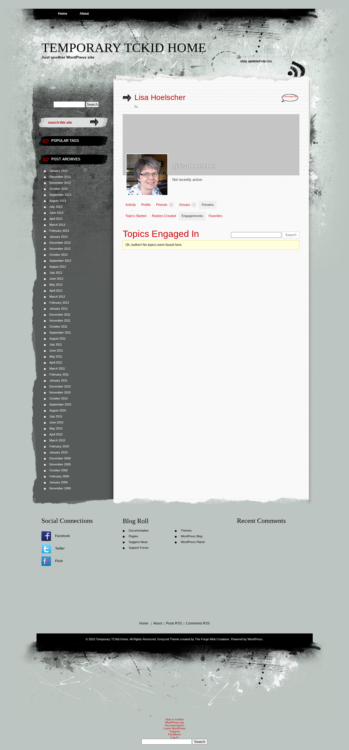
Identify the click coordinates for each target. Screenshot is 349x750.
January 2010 (58, 452)
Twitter (60, 548)
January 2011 (58, 380)
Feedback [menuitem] (174, 734)
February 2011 (59, 374)
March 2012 (57, 296)
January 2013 (58, 236)
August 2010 (57, 410)
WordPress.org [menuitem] (174, 722)
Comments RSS (198, 623)
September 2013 (60, 194)
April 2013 (55, 218)
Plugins (133, 536)
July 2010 (55, 416)
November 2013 (60, 182)
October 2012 (58, 254)
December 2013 (60, 176)
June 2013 (56, 212)
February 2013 (59, 230)
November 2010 (60, 392)
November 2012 (60, 248)
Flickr (59, 561)
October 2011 (58, 326)
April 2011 (55, 362)
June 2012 (56, 278)
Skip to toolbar (175, 719)
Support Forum (139, 547)
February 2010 (59, 446)
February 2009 (59, 476)
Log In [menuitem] (174, 737)
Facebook (62, 536)
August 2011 (57, 338)
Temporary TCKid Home (123, 47)
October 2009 (58, 470)
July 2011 (55, 344)
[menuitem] (174, 742)
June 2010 (56, 422)
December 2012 (60, 242)
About (84, 14)
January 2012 (58, 308)
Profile (146, 205)
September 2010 (60, 404)
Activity (130, 205)
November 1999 (60, 488)
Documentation (139, 530)
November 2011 (59, 320)
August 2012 (57, 266)
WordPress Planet (193, 542)
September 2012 (60, 260)
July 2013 (55, 206)
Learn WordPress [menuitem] (174, 728)
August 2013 (57, 200)
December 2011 (59, 314)
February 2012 (59, 302)
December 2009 (60, 458)
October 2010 (58, 398)
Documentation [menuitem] (174, 725)
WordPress (255, 639)
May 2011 (55, 356)
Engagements (192, 216)
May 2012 (55, 284)
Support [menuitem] (175, 731)
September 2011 (60, 332)
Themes (186, 530)
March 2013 (57, 224)
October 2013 (58, 188)
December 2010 (60, 386)
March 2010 (57, 440)
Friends (164, 205)
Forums (208, 205)
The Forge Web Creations (212, 639)
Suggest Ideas (138, 542)
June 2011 (56, 350)
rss (269, 61)
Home (62, 14)
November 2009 (60, 464)
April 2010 (55, 434)
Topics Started (135, 216)
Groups (186, 205)
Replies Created (164, 216)
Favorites (215, 216)
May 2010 (55, 428)
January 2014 (58, 170)
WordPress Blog (191, 536)
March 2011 (57, 368)
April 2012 (55, 290)
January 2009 (58, 482)
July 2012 (55, 272)
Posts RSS (174, 623)
